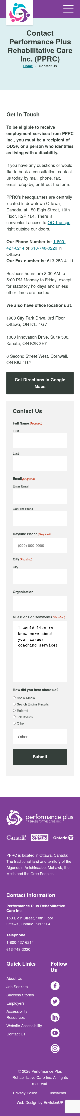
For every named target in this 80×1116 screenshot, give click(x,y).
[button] (68, 9)
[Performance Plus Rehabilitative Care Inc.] (19, 12)
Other (21, 723)
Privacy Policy (25, 1092)
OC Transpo (59, 222)
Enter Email (21, 486)
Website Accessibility (24, 1025)
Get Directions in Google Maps (40, 382)
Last (16, 453)
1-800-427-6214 (20, 942)
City (15, 566)
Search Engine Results (33, 704)
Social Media (26, 698)
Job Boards (25, 717)
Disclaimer (57, 1092)
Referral (22, 710)
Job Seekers (17, 986)
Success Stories (20, 994)
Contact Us (15, 1033)
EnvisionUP (53, 1102)
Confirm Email (23, 508)
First (16, 431)
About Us (14, 978)
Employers (15, 1003)
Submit (40, 756)
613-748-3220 (44, 248)
